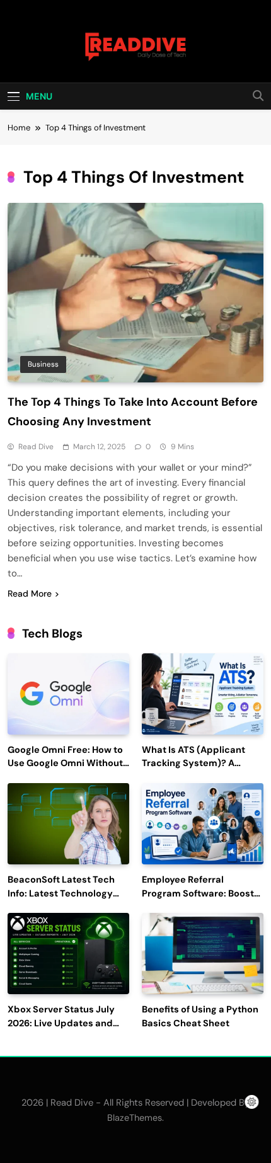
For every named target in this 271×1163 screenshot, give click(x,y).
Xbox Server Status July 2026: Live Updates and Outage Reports (61, 1023)
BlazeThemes (134, 1117)
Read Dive (36, 447)
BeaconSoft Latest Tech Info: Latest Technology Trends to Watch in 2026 (62, 894)
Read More (30, 593)
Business (43, 364)
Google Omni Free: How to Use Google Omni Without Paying (65, 764)
